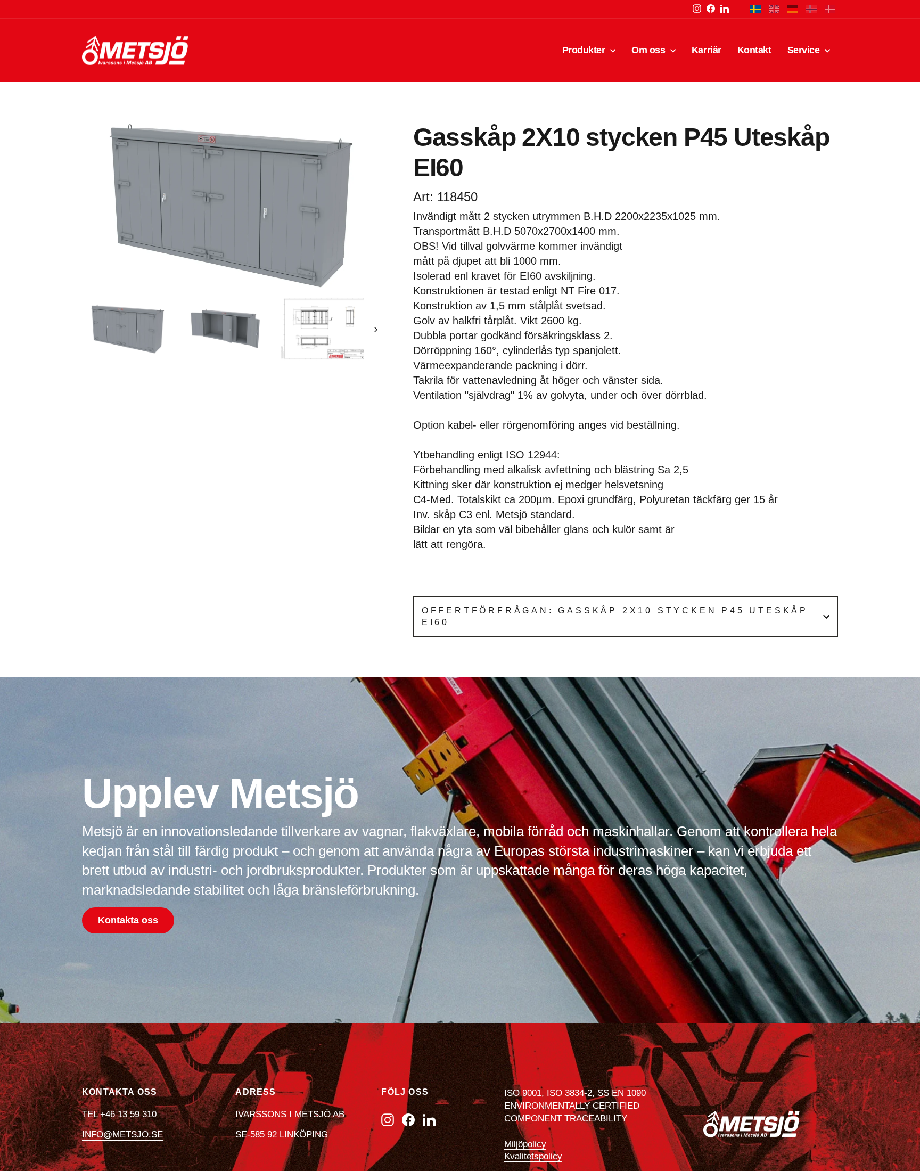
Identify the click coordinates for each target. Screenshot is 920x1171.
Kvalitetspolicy (533, 1156)
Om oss (649, 50)
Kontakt (754, 50)
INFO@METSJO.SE (122, 1134)
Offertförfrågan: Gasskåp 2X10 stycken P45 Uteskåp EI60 (615, 616)
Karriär (706, 50)
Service (804, 50)
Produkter (585, 50)
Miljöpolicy (525, 1144)
